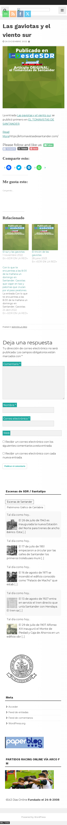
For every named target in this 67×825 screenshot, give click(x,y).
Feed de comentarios (20, 717)
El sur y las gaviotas (14, 251)
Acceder (13, 706)
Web (6, 433)
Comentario (11, 364)
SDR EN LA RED (19, 327)
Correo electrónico (16, 418)
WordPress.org (16, 723)
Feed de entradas (18, 712)
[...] (24, 532)
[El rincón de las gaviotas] (45, 237)
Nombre (9, 405)
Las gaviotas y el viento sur (34, 115)
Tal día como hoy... (18, 514)
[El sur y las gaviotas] (16, 237)
